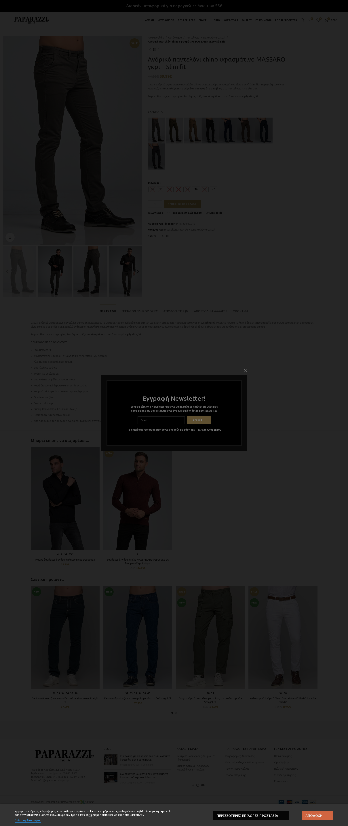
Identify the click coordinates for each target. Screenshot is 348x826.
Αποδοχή (313, 815)
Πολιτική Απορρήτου (28, 820)
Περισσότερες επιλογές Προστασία (247, 815)
